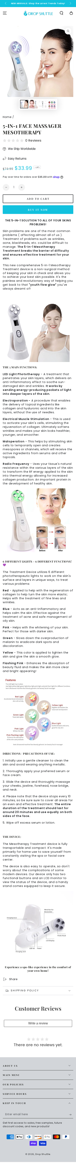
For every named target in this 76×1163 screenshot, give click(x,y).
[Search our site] (61, 13)
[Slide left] (6, 3)
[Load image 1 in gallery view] (24, 104)
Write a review (38, 1023)
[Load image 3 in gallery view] (43, 104)
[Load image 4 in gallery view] (52, 104)
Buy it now (38, 209)
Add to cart (38, 198)
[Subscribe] (71, 1115)
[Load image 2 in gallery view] (33, 104)
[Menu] (5, 13)
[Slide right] (70, 3)
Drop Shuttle (42, 1154)
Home (7, 117)
